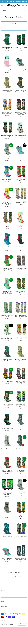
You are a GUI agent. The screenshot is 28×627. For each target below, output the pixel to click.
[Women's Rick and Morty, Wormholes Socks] (21, 396)
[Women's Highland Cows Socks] (21, 329)
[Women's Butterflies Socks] (7, 39)
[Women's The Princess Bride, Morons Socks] (21, 550)
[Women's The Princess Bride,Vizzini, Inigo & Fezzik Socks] (21, 104)
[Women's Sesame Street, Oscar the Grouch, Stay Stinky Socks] (7, 193)
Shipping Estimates (21, 1)
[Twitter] (7, 620)
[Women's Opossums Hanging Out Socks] (7, 83)
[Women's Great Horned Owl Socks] (7, 396)
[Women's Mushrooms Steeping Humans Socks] (21, 307)
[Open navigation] (3, 5)
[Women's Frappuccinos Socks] (7, 441)
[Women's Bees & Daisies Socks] (21, 463)
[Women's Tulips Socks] (7, 373)
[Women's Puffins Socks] (21, 529)
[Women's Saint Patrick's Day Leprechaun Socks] (7, 419)
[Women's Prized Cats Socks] (21, 261)
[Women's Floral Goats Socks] (21, 283)
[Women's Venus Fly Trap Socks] (7, 61)
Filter (13, 23)
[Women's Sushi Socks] (21, 127)
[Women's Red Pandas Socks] (7, 217)
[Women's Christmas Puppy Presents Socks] (21, 83)
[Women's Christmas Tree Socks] (21, 239)
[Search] (25, 10)
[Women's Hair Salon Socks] (7, 239)
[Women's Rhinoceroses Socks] (21, 352)
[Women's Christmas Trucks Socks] (21, 441)
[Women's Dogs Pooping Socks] (7, 307)
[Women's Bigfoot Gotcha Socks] (21, 507)
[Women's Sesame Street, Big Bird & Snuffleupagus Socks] (7, 261)
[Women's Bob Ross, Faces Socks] (7, 352)
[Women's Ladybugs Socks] (21, 171)
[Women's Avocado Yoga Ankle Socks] (21, 61)
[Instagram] (4, 620)
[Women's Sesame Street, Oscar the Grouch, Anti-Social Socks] (7, 283)
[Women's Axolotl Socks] (7, 171)
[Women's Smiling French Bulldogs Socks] (7, 149)
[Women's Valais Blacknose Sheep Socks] (7, 329)
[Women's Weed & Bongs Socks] (21, 39)
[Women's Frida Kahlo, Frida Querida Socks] (7, 104)
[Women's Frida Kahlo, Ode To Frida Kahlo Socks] (21, 373)
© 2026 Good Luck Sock (7, 624)
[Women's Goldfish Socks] (7, 529)
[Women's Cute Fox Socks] (21, 217)
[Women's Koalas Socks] (21, 419)
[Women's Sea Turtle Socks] (21, 484)
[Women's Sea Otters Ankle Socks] (21, 149)
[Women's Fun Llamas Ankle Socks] (7, 550)
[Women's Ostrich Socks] (7, 507)
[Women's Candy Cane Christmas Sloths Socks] (7, 463)
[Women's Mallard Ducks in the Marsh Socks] (7, 127)
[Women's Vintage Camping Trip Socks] (21, 193)
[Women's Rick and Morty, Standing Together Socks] (7, 484)
